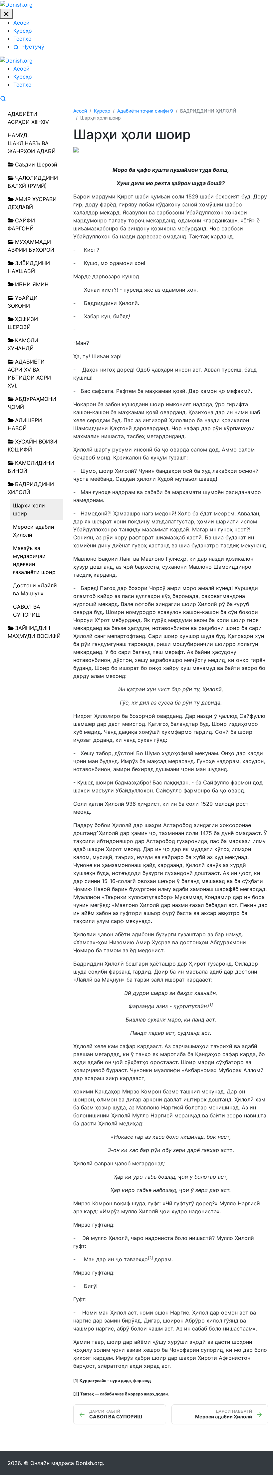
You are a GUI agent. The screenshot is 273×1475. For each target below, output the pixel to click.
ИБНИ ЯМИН (32, 284)
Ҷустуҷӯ (32, 46)
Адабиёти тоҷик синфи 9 (145, 111)
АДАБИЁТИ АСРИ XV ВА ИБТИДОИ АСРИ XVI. (29, 373)
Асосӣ (21, 22)
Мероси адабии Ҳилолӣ (33, 530)
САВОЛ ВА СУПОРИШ (27, 610)
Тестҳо (22, 38)
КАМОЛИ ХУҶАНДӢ (23, 344)
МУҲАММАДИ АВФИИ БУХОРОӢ (31, 245)
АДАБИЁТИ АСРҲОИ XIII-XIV (28, 118)
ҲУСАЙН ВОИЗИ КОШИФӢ (32, 445)
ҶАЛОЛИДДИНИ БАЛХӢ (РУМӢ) (33, 181)
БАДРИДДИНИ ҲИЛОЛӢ (31, 488)
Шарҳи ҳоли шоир (29, 509)
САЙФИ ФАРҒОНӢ (21, 224)
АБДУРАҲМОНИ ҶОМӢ (32, 403)
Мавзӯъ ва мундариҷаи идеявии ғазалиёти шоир (34, 560)
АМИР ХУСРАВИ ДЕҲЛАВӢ (32, 203)
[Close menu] (6, 14)
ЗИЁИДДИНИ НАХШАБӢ (29, 267)
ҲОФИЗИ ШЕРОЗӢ (23, 323)
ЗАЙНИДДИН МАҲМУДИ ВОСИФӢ (34, 632)
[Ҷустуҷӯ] (3, 98)
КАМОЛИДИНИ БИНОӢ (31, 466)
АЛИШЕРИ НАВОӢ (25, 424)
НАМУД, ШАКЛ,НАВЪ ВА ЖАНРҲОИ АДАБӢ (32, 143)
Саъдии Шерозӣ (36, 164)
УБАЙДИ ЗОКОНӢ (23, 301)
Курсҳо (22, 30)
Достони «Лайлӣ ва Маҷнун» (35, 589)
